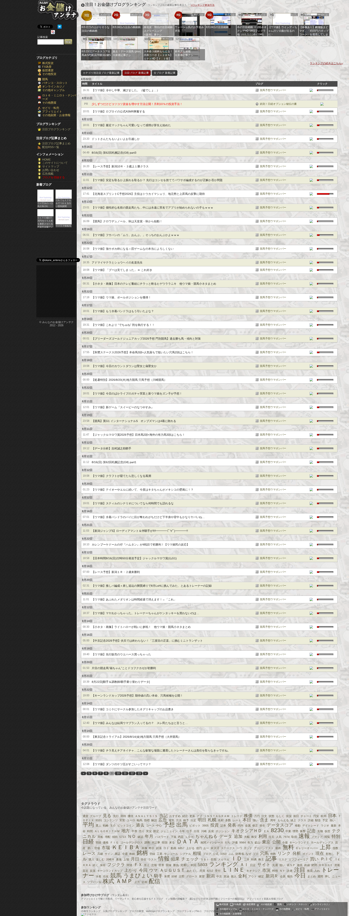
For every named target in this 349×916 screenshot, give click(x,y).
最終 (278, 848)
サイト (264, 864)
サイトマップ (50, 166)
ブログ (259, 83)
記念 (311, 830)
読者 (289, 870)
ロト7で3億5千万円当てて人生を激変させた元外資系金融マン (45, 221)
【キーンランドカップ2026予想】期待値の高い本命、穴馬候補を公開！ (137, 695)
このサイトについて (55, 162)
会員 (283, 876)
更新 (192, 816)
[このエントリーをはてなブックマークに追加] (60, 27)
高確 (100, 853)
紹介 (185, 816)
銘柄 (142, 853)
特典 (254, 859)
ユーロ (131, 820)
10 (118, 773)
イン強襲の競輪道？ (176, 898)
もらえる (283, 820)
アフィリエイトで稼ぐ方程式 (96, 898)
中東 (288, 831)
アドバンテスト (264, 848)
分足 (193, 820)
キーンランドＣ (299, 842)
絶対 (314, 865)
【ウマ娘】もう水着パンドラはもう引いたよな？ (123, 311)
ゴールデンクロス (131, 842)
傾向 (115, 836)
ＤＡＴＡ (187, 841)
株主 (261, 859)
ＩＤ (236, 858)
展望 (202, 876)
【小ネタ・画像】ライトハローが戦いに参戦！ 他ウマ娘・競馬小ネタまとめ (141, 627)
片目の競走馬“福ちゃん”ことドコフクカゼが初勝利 (124, 668)
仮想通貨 (48, 70)
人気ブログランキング (115, 911)
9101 (99, 820)
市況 (266, 870)
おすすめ (175, 816)
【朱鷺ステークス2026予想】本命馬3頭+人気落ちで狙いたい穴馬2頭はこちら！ (142, 352)
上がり (130, 870)
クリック (322, 83)
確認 (140, 836)
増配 (107, 836)
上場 (126, 859)
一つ (239, 848)
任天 (271, 836)
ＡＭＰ (124, 881)
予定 (325, 820)
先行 (116, 816)
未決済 (215, 848)
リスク (283, 859)
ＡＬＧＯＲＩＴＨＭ (107, 831)
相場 (197, 853)
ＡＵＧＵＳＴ (172, 870)
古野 (181, 876)
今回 (143, 870)
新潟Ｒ (272, 876)
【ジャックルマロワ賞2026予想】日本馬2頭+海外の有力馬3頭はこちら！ (138, 434)
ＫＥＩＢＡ (126, 847)
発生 (262, 825)
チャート (306, 816)
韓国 (164, 842)
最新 (333, 825)
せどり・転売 (50, 107)
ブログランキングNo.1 (189, 911)
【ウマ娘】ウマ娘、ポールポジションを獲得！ (121, 297)
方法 (179, 820)
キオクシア (253, 870)
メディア (317, 836)
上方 (137, 882)
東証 (117, 853)
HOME (46, 159)
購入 (91, 859)
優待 (130, 816)
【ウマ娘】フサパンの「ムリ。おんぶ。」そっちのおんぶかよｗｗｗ (135, 235)
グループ (95, 816)
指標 (147, 820)
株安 (254, 836)
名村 (221, 820)
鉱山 (257, 842)
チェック (190, 859)
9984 (242, 842)
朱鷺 (167, 876)
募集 (119, 859)
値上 (293, 820)
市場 (106, 847)
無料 (288, 847)
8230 (277, 830)
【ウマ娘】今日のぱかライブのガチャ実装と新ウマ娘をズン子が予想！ (137, 393)
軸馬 (139, 820)
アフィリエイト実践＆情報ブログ (265, 898)
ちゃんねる (206, 836)
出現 (196, 831)
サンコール (171, 853)
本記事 (156, 842)
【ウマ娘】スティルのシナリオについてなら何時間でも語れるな (133, 503)
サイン (109, 853)
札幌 (212, 819)
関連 (129, 865)
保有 (103, 865)
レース (89, 853)
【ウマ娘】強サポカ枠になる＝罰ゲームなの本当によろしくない (133, 248)
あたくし (192, 870)
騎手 (158, 876)
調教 (147, 842)
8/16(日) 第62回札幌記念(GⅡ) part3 (114, 152)
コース (150, 825)
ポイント (308, 853)
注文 (264, 816)
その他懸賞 (49, 102)
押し (327, 876)
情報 (163, 858)
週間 (320, 876)
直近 (85, 870)
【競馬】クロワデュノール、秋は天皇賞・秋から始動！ (127, 221)
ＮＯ (131, 836)
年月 (149, 836)
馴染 (318, 820)
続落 (159, 848)
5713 (122, 836)
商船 (100, 836)
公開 (276, 842)
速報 (304, 836)
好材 (174, 876)
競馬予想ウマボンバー (273, 90)
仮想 (327, 831)
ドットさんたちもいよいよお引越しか (116, 139)
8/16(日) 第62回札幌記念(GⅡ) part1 (114, 462)
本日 (247, 819)
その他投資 (49, 74)
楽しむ (100, 859)
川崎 (204, 831)
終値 (307, 865)
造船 (337, 865)
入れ (317, 870)
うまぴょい (137, 875)
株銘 (132, 853)
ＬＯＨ (189, 836)
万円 (257, 816)
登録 (152, 853)
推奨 (310, 870)
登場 (97, 848)
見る (107, 815)
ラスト (152, 859)
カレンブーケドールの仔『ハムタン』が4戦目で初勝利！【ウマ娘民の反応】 (140, 544)
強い (255, 820)
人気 (279, 836)
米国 (193, 865)
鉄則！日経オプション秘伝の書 (278, 104)
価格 (105, 842)
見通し (184, 865)
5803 (202, 864)
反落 (93, 870)
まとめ (311, 876)
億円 (199, 848)
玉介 (113, 825)
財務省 (239, 853)
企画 (144, 882)
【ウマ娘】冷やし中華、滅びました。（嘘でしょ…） (126, 90)
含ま (264, 819)
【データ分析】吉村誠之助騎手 (111, 448)
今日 (300, 875)
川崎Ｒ (110, 859)
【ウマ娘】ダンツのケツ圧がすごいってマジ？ (121, 764)
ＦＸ (138, 864)
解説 (154, 820)
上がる (190, 848)
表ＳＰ (291, 865)
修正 (255, 825)
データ (225, 836)
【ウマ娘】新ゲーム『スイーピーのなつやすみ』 (123, 407)
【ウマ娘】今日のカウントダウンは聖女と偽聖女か (124, 366)
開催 (168, 865)
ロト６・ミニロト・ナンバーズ (258, 909)
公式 (216, 853)
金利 (242, 876)
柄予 (186, 820)
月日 (135, 859)
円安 (316, 816)
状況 (289, 816)
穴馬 (264, 853)
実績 (98, 842)
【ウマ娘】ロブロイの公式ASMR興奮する (118, 111)
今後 (285, 842)
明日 (202, 819)
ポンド (248, 848)
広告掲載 (48, 173)
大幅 (247, 836)
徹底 (300, 865)
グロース (191, 876)
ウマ (153, 870)
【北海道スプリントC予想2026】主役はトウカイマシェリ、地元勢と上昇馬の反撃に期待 (148, 193)
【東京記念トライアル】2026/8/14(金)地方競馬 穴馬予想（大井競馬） (136, 736)
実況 (149, 831)
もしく (280, 816)
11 (125, 773)
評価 (235, 842)
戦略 (105, 825)
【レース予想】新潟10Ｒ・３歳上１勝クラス (120, 166)
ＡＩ (244, 864)
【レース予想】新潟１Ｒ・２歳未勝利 (116, 572)
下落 (173, 836)
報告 (290, 876)
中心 (159, 825)
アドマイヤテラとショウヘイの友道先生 (117, 262)
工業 (159, 853)
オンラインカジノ (53, 86)
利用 (263, 836)
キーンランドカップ (110, 870)
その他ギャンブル (53, 90)
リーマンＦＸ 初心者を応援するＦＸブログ (139, 898)
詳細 (310, 820)
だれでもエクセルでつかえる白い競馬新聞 (63, 203)
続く (95, 865)
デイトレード (310, 825)
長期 (213, 859)
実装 (122, 820)
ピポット (195, 825)
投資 (214, 825)
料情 (275, 870)
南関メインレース (212, 842)
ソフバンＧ (94, 882)
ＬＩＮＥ (233, 870)
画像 (144, 848)
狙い (282, 865)
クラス (302, 820)
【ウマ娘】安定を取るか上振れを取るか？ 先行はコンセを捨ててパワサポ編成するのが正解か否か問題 (157, 180)
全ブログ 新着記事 (165, 72)
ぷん (231, 853)
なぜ (248, 853)
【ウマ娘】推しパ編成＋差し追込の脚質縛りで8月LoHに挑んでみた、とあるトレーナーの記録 (152, 585)
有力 (250, 842)
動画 (173, 848)
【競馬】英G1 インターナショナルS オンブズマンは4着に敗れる (134, 421)
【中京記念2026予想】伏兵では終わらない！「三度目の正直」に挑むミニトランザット (147, 640)
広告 (163, 819)
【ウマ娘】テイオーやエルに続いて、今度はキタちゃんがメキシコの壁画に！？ (142, 489)
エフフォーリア (298, 859)
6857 (181, 848)
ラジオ (325, 825)
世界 (161, 865)
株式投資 (48, 63)
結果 (175, 859)
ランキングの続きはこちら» (326, 63)
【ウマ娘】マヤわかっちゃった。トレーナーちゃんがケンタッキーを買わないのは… (145, 613)
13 (139, 773)
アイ (199, 816)
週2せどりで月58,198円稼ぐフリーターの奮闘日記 (217, 898)
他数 (273, 853)
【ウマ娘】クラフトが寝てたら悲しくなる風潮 (121, 475)
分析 (296, 853)
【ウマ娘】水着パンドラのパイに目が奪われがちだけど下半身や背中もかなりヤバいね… (148, 517)
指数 (335, 848)
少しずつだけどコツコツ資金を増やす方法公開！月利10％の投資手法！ (137, 104)
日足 (253, 865)
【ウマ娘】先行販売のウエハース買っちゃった (121, 654)
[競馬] (257, 90)
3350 (223, 853)
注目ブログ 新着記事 (136, 72)
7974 (286, 836)
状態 (271, 816)
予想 (169, 825)
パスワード (162, 836)
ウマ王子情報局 (63, 226)
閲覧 (327, 836)
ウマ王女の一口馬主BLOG (45, 204)
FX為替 (47, 66)
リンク (284, 853)
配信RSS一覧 (50, 147)
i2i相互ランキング (91, 911)
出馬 (182, 825)
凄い (90, 848)
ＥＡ (266, 831)
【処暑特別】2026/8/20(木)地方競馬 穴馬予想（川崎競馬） (129, 379)
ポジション (222, 831)
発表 (232, 825)
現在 (319, 853)
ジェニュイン (169, 831)
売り (141, 831)
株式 (108, 881)
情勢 (295, 831)
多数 (228, 820)
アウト (252, 876)
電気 (171, 820)
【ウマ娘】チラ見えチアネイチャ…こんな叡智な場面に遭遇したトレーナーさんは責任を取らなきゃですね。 (161, 750)
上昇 (325, 847)
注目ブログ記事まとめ (56, 143)
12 (132, 773)
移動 (298, 825)
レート (236, 820)
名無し (330, 853)
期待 (123, 816)
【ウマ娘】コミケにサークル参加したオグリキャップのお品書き (133, 709)
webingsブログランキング (160, 911)
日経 (88, 841)
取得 (294, 836)
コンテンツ (111, 820)
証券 (223, 825)
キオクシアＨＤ (246, 830)
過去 (140, 825)
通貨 (85, 816)
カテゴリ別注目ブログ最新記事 (101, 72)
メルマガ (223, 859)
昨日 (152, 848)
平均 (88, 825)
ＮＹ (282, 870)
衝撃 (303, 831)
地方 (125, 830)
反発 (211, 831)
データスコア (280, 825)
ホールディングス (322, 842)
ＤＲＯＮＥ (326, 865)
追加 (238, 836)
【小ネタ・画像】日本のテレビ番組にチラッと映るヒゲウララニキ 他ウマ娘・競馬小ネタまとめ (154, 283)
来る (172, 842)
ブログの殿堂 (136, 911)
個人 (234, 876)
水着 (98, 876)
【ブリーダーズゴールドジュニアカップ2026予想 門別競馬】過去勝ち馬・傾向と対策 (146, 338)
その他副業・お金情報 (56, 115)
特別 (336, 836)
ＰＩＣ (326, 859)
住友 (106, 876)
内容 (181, 836)
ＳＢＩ (205, 859)
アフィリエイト (52, 111)
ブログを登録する (53, 177)
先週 (275, 865)
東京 (266, 842)
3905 (205, 825)
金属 (248, 825)
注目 (299, 870)
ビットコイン (125, 825)
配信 (154, 881)
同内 (240, 825)
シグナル (185, 853)
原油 (226, 876)
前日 (296, 816)
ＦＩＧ (114, 842)
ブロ (256, 853)
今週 (125, 853)
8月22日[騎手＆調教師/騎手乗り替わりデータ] (121, 681)
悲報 (154, 865)
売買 (202, 870)
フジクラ (116, 864)
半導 (134, 831)
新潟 (210, 876)
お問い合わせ (50, 170)
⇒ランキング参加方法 (202, 5)
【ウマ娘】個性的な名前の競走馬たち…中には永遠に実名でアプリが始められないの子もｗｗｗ (152, 207)
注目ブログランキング (56, 129)
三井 (246, 859)
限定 (156, 831)
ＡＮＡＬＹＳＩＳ (146, 816)
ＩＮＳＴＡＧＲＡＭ (216, 816)
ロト (166, 848)
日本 (332, 815)
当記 (163, 815)
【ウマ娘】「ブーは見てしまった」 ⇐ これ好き (122, 270)
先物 (320, 831)
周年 (273, 820)
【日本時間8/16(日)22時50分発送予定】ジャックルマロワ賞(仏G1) (134, 558)
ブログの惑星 (211, 911)
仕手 (189, 831)
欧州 (323, 816)
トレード (236, 816)
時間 (84, 83)
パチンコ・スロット (55, 82)
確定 (261, 876)
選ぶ (98, 825)
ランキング (223, 864)
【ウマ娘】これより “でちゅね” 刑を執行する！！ (123, 324)
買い (314, 859)
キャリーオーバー (306, 848)
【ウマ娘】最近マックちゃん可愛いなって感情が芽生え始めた (131, 125)
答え (147, 865)
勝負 (176, 865)
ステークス (228, 848)
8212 (210, 870)
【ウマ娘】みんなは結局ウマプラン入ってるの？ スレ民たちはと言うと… (140, 723)
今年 (182, 831)
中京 (219, 876)
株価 (248, 815)
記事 (271, 858)
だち (227, 842)
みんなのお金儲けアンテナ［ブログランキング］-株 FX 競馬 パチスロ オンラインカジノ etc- (58, 11)
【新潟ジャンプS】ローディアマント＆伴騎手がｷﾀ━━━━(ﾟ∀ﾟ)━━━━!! (140, 530)
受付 (218, 870)
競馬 (45, 79)
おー (206, 848)
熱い (332, 820)
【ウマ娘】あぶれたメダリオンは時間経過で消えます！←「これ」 (134, 599)
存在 (143, 859)
